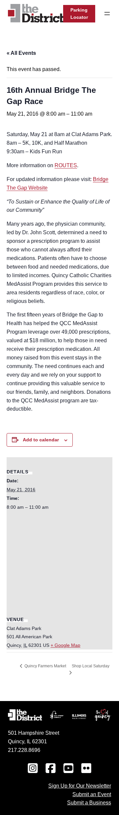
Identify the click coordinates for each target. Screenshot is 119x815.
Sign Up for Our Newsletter (79, 786)
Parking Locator (79, 13)
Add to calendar (41, 439)
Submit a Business (89, 802)
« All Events (21, 53)
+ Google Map (65, 645)
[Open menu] (107, 14)
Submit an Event (91, 794)
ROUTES (66, 165)
